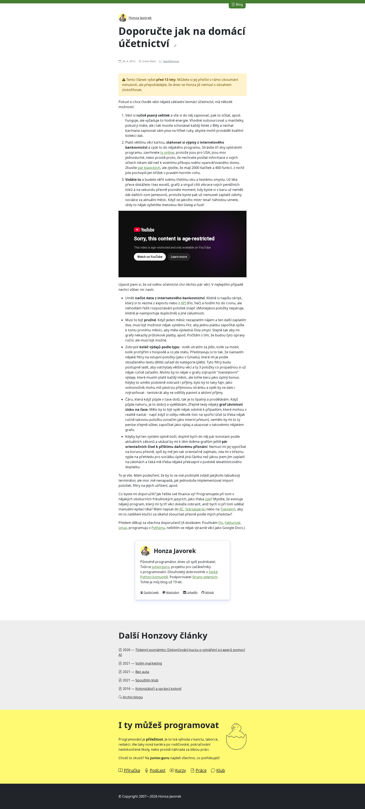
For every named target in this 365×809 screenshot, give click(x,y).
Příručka (132, 770)
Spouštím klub (146, 680)
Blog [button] (239, 4)
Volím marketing (148, 663)
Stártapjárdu (195, 509)
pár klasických (149, 167)
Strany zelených (204, 577)
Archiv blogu (133, 697)
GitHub (209, 592)
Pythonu (158, 527)
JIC (182, 509)
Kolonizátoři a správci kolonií (158, 688)
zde (208, 499)
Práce (201, 770)
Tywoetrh (228, 509)
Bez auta (142, 671)
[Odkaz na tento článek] (175, 46)
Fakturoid (232, 522)
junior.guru (160, 566)
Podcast (157, 770)
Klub (220, 770)
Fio (220, 522)
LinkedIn (192, 592)
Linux (122, 527)
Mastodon (172, 592)
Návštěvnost (171, 61)
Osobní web (151, 592)
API (183, 303)
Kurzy (180, 770)
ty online (167, 152)
